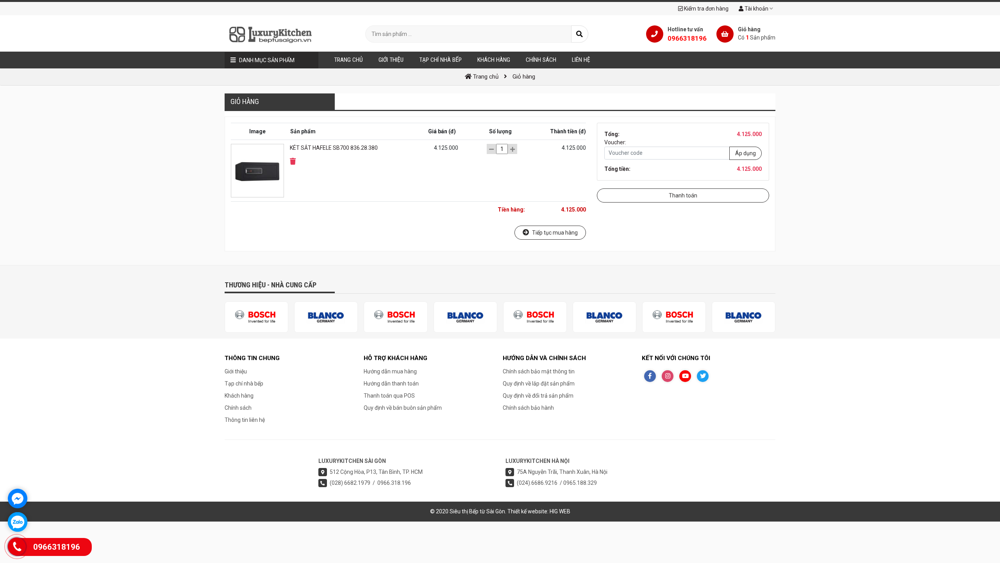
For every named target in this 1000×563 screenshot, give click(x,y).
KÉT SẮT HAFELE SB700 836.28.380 (334, 148)
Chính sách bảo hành (528, 408)
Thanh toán (683, 195)
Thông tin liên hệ (245, 420)
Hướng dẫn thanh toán (391, 383)
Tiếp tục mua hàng (554, 233)
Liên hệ (581, 59)
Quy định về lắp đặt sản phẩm (539, 383)
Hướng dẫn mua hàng (390, 371)
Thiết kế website (527, 511)
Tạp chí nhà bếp (244, 383)
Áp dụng (745, 153)
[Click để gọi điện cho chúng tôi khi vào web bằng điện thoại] (17, 547)
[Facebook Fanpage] (650, 376)
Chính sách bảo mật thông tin (539, 371)
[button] (293, 161)
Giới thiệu (236, 371)
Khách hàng (239, 396)
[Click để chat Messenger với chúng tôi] (17, 498)
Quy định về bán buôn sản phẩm (403, 408)
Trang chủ (348, 59)
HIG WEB (560, 511)
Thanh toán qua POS (389, 396)
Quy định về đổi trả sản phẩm (538, 396)
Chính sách (238, 408)
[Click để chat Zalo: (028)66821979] (17, 522)
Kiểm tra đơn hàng (706, 8)
